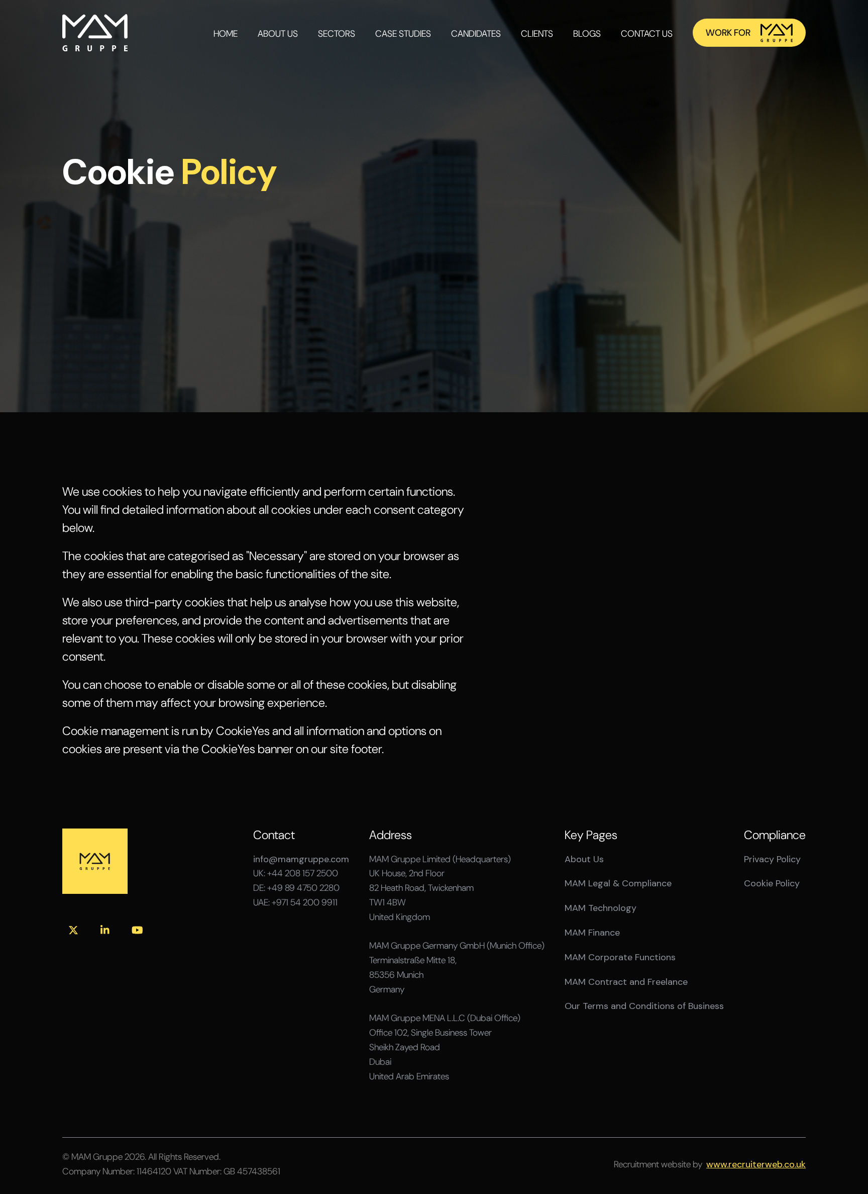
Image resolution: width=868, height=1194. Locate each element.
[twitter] (73, 930)
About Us (584, 859)
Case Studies (403, 34)
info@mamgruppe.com (301, 859)
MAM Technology (600, 908)
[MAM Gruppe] (95, 32)
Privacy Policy (772, 859)
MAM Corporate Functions (620, 957)
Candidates (476, 34)
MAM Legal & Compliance (618, 883)
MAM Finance (592, 933)
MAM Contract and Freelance (626, 982)
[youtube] (137, 930)
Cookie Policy (772, 883)
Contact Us (647, 34)
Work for (728, 33)
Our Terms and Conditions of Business (644, 1006)
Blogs (587, 34)
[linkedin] (105, 930)
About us (278, 34)
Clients (537, 34)
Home (225, 34)
